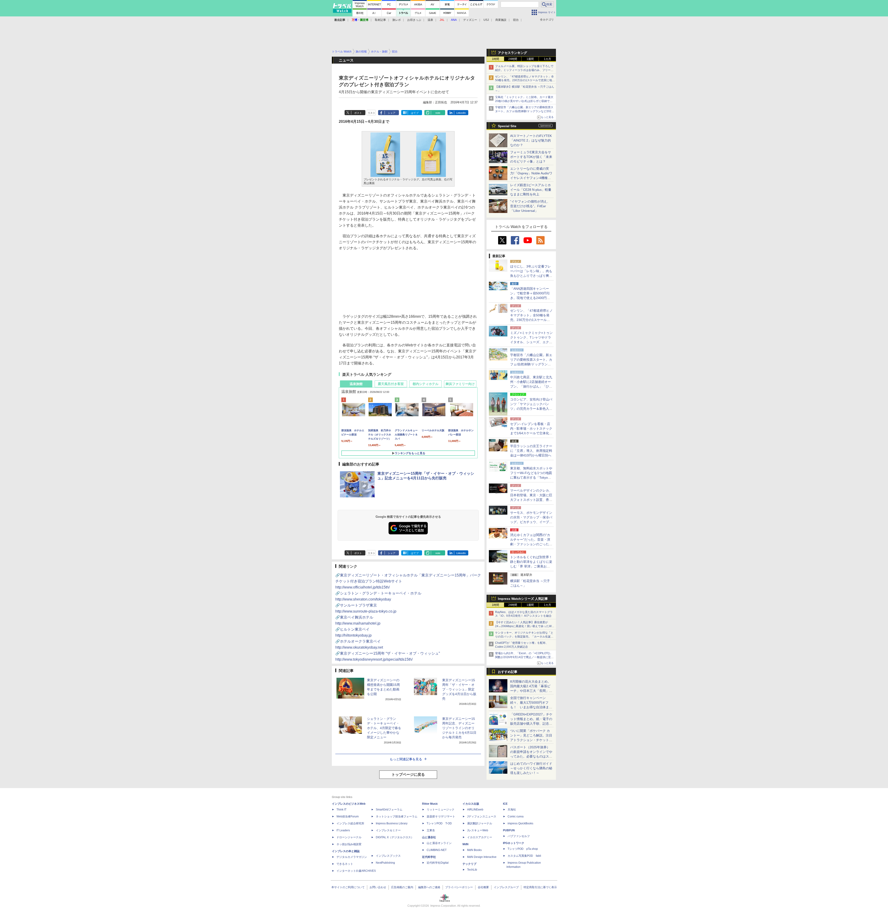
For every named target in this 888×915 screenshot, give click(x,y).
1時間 (495, 59)
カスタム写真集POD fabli (524, 855)
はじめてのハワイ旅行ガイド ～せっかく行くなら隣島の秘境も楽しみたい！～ (531, 768)
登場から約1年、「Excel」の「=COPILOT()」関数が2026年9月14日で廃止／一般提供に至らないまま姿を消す (524, 657)
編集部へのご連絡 (429, 887)
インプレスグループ (506, 887)
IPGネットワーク (513, 843)
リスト (371, 112)
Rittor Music (430, 803)
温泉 (430, 20)
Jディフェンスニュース (481, 816)
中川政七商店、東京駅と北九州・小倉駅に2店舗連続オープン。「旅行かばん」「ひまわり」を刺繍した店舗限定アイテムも (531, 386)
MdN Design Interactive (481, 857)
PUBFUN (509, 830)
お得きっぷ (414, 20)
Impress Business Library (391, 823)
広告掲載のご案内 (402, 887)
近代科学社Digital (438, 862)
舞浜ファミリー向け (460, 384)
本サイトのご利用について (348, 887)
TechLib (472, 869)
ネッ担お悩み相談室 (348, 844)
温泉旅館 (356, 384)
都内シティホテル (425, 384)
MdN (465, 844)
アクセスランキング (512, 53)
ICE (505, 803)
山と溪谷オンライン (439, 843)
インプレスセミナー (388, 830)
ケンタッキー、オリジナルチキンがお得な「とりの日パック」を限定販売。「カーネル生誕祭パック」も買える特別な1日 (524, 636)
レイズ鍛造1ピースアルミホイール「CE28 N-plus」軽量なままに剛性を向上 (530, 189)
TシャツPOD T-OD (439, 823)
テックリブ (469, 864)
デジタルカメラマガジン (351, 857)
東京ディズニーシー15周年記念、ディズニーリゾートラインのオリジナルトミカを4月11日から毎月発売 (459, 728)
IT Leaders (343, 830)
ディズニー (470, 20)
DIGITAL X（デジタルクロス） (395, 837)
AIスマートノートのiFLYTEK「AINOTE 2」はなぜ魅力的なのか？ (531, 140)
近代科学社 (429, 857)
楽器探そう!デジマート (441, 816)
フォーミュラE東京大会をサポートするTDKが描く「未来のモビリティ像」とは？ (531, 156)
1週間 (530, 59)
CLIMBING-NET (437, 850)
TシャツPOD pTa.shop (523, 848)
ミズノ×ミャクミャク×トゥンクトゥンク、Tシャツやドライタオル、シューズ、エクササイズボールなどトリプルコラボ (531, 342)
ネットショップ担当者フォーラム (396, 816)
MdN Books (474, 850)
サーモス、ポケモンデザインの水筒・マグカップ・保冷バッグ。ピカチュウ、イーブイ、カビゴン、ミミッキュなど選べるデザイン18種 (531, 522)
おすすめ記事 (507, 672)
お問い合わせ (378, 887)
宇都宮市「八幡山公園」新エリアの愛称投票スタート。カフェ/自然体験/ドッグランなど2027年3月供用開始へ (524, 111)
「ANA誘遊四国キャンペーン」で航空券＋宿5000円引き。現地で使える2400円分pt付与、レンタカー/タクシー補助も (531, 298)
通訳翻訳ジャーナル (479, 823)
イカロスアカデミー (479, 837)
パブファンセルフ (519, 836)
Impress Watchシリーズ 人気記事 (523, 599)
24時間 (512, 59)
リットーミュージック (440, 809)
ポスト (358, 112)
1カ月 (547, 59)
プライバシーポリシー (459, 887)
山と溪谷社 (429, 837)
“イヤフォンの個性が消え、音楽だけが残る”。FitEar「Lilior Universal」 (530, 206)
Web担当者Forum (347, 816)
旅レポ (396, 20)
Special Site (507, 126)
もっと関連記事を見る (406, 759)
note (437, 112)
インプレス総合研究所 (350, 823)
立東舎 (431, 830)
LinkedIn (461, 112)
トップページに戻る (408, 774)
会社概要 (483, 887)
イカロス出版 (470, 803)
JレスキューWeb (477, 830)
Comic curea (516, 816)
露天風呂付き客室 (391, 384)
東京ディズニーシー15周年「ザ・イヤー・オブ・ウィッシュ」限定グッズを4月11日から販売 (459, 689)
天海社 (512, 809)
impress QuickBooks (520, 823)
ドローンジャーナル (348, 837)
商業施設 (500, 20)
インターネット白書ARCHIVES (356, 870)
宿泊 (515, 20)
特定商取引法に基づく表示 (540, 887)
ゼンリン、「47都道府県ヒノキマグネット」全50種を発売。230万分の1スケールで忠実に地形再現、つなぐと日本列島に (525, 80)
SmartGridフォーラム (389, 809)
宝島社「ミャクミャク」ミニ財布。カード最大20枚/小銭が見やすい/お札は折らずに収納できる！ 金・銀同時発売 (524, 101)
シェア (391, 112)
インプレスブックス (388, 855)
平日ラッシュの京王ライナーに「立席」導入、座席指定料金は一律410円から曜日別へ (531, 450)
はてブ (415, 112)
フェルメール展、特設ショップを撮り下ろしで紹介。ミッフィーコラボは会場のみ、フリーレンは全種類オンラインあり (524, 70)
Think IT (341, 809)
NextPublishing (385, 862)
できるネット (344, 864)
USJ (486, 20)
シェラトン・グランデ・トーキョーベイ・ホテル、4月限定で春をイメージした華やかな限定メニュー (384, 728)
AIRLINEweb (475, 809)
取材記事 (380, 20)
